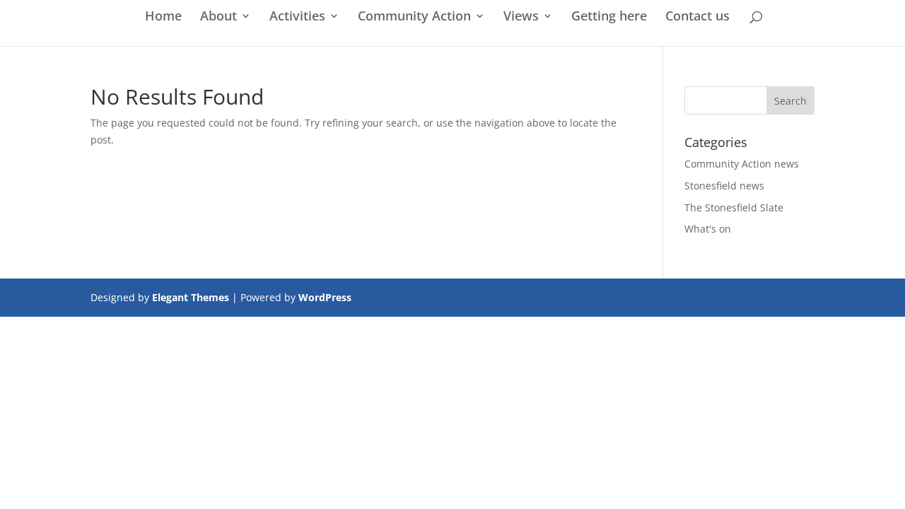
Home (163, 17)
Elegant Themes (190, 297)
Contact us (697, 17)
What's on (707, 228)
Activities (297, 17)
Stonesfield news (724, 185)
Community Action (414, 17)
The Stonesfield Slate (733, 207)
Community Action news (741, 163)
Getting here (609, 17)
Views (521, 17)
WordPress (324, 297)
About (218, 17)
